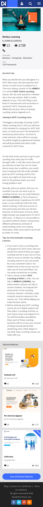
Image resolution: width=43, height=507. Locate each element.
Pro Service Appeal (13, 415)
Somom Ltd (9, 374)
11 (7, 383)
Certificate (26, 486)
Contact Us (15, 486)
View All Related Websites (21, 476)
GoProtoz (8, 456)
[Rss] (29, 502)
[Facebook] (13, 502)
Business (6, 57)
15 (8, 44)
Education (27, 57)
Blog (6, 486)
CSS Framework (9, 64)
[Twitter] (18, 502)
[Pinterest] (24, 502)
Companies (17, 57)
